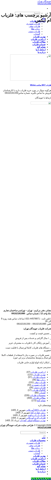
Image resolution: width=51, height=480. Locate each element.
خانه (44, 438)
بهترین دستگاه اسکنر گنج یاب (33, 420)
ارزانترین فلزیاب (38, 39)
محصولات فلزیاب (38, 395)
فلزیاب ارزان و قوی (37, 415)
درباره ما (42, 52)
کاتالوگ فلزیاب (39, 390)
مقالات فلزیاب (39, 42)
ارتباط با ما (41, 49)
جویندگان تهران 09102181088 (44, 2)
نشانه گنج (41, 47)
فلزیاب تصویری (33, 24)
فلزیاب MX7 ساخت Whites (40, 85)
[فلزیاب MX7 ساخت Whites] (30, 80)
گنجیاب (37, 34)
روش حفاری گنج (38, 413)
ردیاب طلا (35, 29)
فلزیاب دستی (34, 31)
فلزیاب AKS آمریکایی (36, 410)
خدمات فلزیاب (39, 44)
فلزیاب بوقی (34, 26)
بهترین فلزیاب (39, 36)
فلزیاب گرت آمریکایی (36, 418)
